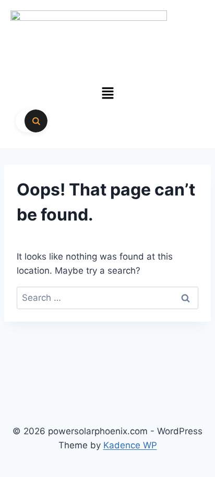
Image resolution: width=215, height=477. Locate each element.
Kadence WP (130, 445)
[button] (107, 93)
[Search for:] (107, 297)
